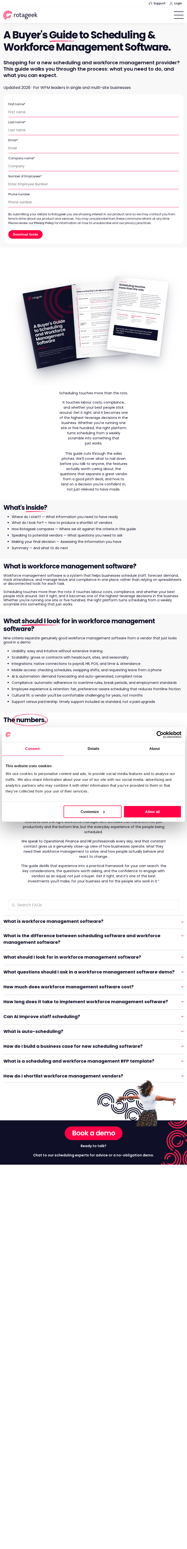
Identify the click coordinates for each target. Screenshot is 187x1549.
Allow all (152, 812)
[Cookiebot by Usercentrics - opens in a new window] (160, 734)
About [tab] (154, 748)
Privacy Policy (44, 223)
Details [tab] (94, 748)
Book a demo (93, 1133)
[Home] (20, 16)
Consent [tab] (32, 748)
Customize (90, 812)
